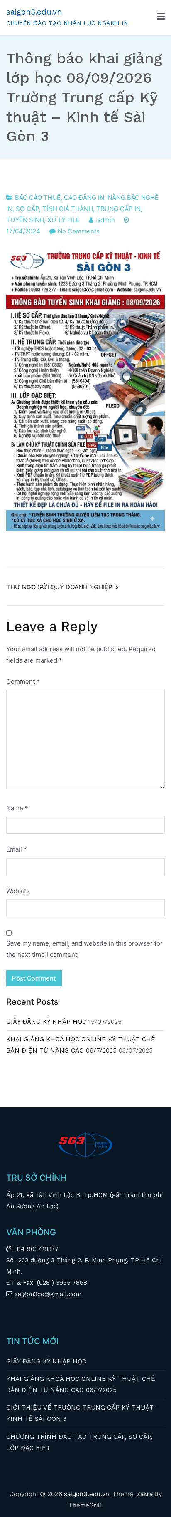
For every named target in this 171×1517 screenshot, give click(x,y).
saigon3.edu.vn (34, 12)
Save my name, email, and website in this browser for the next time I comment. (84, 948)
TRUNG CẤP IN (118, 209)
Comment (23, 681)
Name (17, 808)
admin (106, 220)
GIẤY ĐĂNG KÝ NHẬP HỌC (46, 1021)
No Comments (79, 231)
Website (18, 891)
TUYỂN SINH (25, 220)
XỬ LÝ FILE (63, 220)
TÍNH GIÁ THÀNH (67, 209)
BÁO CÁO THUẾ (38, 197)
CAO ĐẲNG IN (84, 197)
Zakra (145, 1494)
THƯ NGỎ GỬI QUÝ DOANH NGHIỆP (59, 587)
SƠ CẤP (27, 209)
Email (16, 849)
